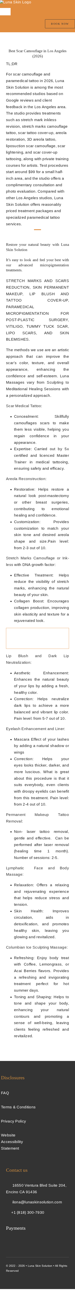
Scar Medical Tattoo (23, 406)
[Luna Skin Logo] (15, 2)
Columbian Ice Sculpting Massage (36, 947)
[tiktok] (29, 1279)
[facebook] (7, 1279)
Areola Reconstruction (25, 479)
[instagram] (22, 1279)
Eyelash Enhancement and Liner (35, 729)
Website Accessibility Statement (12, 1141)
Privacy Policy (13, 1121)
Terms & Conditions (18, 1107)
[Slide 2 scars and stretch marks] (37, 630)
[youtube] (14, 1279)
